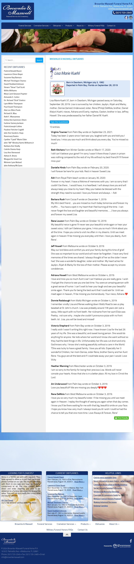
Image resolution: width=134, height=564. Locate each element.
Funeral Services (25, 26)
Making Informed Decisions (105, 502)
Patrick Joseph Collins (13, 126)
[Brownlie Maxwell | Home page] (17, 11)
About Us (80, 26)
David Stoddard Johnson (14, 84)
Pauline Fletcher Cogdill (14, 130)
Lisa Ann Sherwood (12, 152)
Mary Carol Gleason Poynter (15, 94)
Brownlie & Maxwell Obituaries (67, 59)
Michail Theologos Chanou (15, 81)
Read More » (79, 482)
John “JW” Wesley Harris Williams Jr (19, 143)
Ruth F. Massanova (12, 116)
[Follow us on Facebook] (131, 541)
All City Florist (7, 500)
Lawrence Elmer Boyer (13, 74)
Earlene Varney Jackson (13, 123)
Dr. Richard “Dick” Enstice (14, 100)
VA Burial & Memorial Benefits (106, 492)
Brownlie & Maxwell (24, 524)
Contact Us (111, 26)
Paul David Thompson (13, 107)
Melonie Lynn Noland (13, 162)
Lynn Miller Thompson (13, 103)
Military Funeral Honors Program (107, 499)
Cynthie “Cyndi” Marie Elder (15, 139)
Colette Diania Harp (12, 149)
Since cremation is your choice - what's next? (112, 481)
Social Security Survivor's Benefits (108, 488)
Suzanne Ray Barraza (13, 77)
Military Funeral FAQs (96, 26)
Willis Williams (10, 90)
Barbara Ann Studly (12, 146)
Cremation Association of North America (110, 484)
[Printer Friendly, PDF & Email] (121, 418)
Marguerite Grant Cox (13, 159)
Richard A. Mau (10, 113)
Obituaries (57, 26)
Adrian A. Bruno (10, 156)
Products (68, 26)
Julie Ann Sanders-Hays (13, 133)
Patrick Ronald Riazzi (13, 71)
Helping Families (101, 506)
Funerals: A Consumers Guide (106, 495)
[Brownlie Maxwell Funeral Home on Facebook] (126, 19)
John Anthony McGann (13, 165)
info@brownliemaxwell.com (120, 8)
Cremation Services (41, 26)
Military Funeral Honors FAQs (60, 530)
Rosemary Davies (11, 136)
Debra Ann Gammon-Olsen (15, 120)
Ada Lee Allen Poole (12, 110)
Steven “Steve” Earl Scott (14, 87)
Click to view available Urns (105, 477)
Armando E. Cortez (11, 97)
